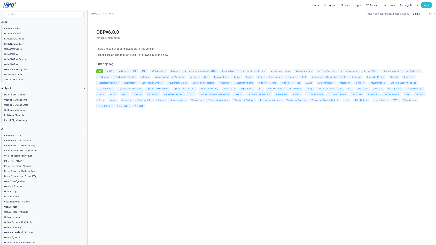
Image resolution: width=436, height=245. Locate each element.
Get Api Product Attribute (16, 212)
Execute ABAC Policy (14, 38)
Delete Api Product (13, 161)
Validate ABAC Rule (13, 79)
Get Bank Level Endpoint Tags (18, 232)
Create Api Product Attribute (17, 140)
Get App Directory (12, 227)
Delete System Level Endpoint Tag (20, 176)
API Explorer (329, 5)
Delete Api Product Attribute (17, 166)
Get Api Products (12, 217)
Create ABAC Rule (12, 28)
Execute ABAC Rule (13, 44)
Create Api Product (13, 135)
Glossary (345, 5)
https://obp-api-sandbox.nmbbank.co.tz (388, 13)
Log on (426, 5)
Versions (388, 5)
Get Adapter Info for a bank (17, 201)
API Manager (373, 5)
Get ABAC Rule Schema (15, 59)
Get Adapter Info (12, 196)
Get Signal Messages (14, 110)
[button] (44, 22)
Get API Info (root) (13, 186)
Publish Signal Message (15, 120)
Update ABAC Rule (13, 74)
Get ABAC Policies (13, 49)
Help (356, 5)
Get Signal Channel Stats (16, 105)
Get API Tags (10, 191)
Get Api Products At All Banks (18, 222)
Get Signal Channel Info (15, 100)
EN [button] (431, 13)
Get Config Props (12, 237)
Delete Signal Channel (14, 94)
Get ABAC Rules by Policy (16, 69)
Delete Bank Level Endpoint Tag (19, 171)
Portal (316, 5)
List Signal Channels (14, 115)
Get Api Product (11, 207)
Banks (416, 13)
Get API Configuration (14, 181)
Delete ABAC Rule (12, 33)
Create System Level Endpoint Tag (20, 150)
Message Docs (407, 5)
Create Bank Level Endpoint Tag (19, 145)
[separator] (87, 127)
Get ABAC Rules (12, 64)
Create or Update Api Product (18, 155)
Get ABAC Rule (11, 54)
